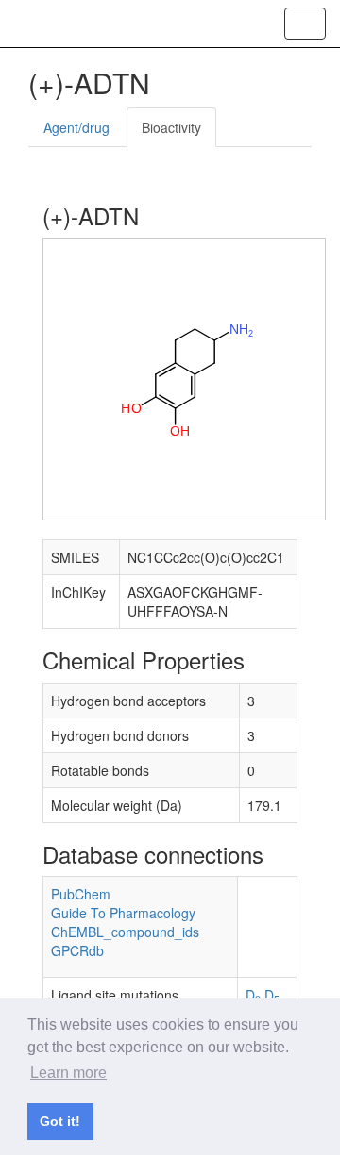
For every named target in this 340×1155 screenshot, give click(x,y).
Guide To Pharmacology (123, 912)
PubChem (80, 893)
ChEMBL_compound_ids (125, 931)
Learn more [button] (68, 1072)
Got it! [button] (60, 1121)
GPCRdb (77, 950)
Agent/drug (76, 127)
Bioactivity (171, 127)
